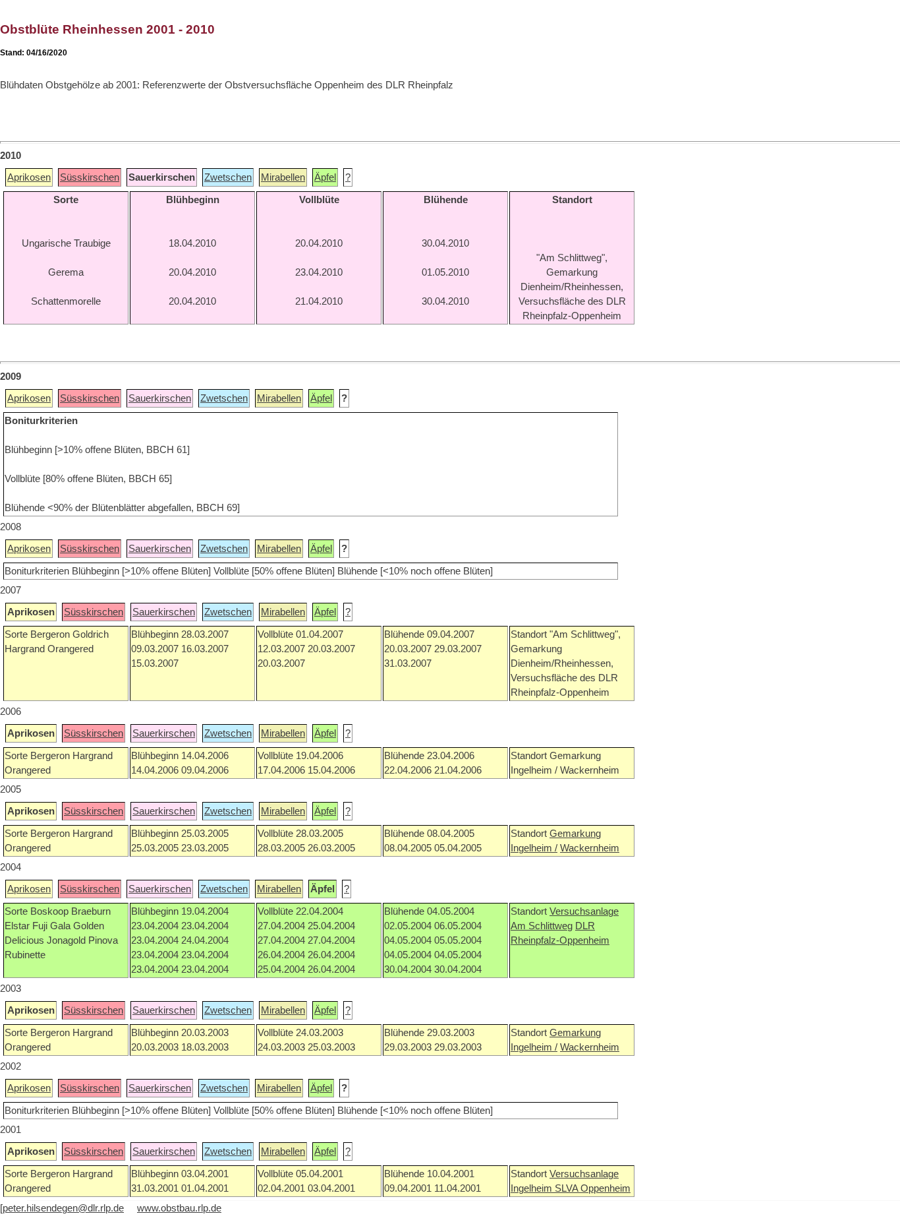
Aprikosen (29, 177)
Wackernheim (589, 848)
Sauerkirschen (159, 398)
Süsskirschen (89, 177)
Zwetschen (228, 177)
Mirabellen (283, 177)
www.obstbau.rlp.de (179, 1208)
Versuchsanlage (584, 911)
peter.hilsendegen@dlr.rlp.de (63, 1208)
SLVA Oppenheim (593, 1188)
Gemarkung (575, 833)
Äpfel (325, 177)
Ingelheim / (534, 848)
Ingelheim (533, 1188)
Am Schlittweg (542, 926)
